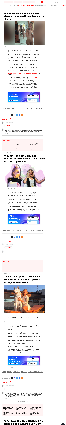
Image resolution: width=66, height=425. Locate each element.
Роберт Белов (11, 104)
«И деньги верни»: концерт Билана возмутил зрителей (8, 268)
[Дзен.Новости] (12, 115)
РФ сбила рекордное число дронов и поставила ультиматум (8, 148)
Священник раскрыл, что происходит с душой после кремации (8, 264)
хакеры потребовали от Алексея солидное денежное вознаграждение (23, 73)
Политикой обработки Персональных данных (26, 5)
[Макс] (15, 115)
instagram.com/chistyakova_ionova (11, 313)
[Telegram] (17, 115)
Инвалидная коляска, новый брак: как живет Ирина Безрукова (21, 269)
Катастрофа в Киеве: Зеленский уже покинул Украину (34, 264)
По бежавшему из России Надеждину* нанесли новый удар (21, 408)
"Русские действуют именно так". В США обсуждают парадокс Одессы (35, 143)
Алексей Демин (11, 367)
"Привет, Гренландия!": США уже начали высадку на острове (35, 148)
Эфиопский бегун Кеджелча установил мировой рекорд (21, 147)
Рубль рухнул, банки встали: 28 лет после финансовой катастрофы (22, 143)
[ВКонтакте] (20, 115)
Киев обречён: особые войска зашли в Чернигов (8, 142)
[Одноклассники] (22, 115)
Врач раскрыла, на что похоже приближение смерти (36, 268)
